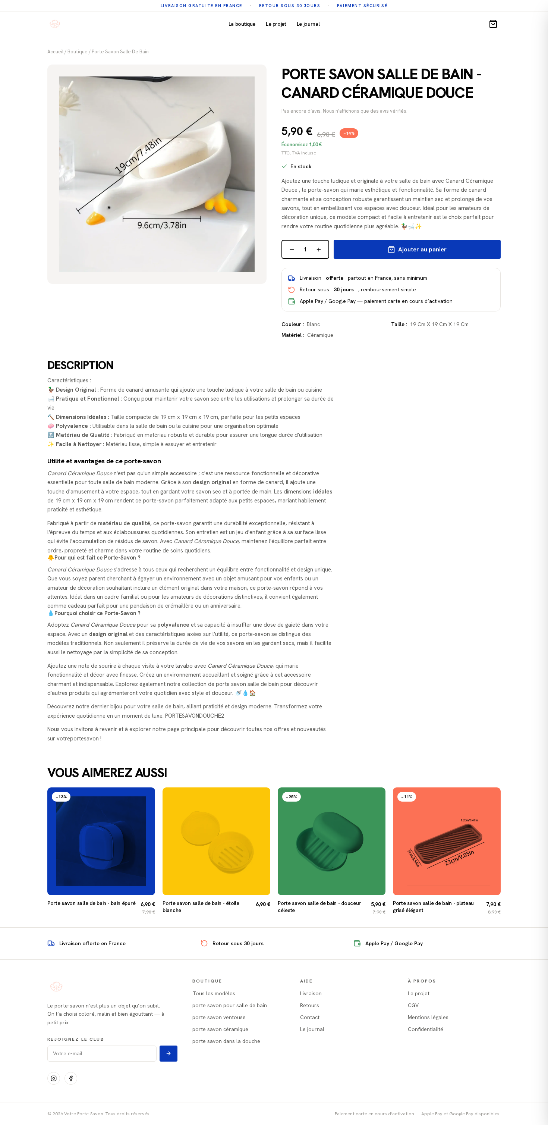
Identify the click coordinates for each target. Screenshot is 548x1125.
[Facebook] (70, 1078)
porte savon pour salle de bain (229, 1005)
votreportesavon (78, 738)
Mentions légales (428, 1017)
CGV (413, 1005)
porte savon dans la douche (226, 1041)
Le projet (276, 24)
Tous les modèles (213, 993)
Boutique (77, 51)
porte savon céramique (220, 1029)
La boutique (242, 24)
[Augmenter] (318, 249)
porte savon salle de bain (120, 51)
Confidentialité (425, 1029)
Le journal (308, 24)
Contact (309, 1017)
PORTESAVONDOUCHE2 (194, 716)
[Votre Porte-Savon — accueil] (54, 23)
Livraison (311, 993)
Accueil (55, 51)
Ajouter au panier (422, 249)
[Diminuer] (292, 249)
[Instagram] (53, 1078)
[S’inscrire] (168, 1054)
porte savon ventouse (219, 1017)
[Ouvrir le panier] (493, 24)
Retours (309, 1005)
